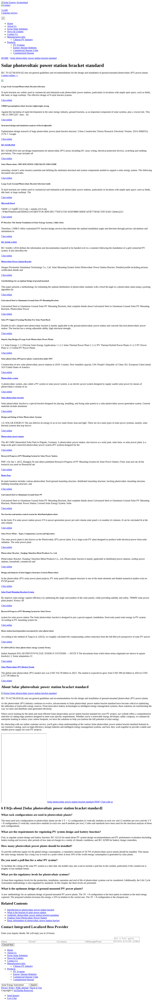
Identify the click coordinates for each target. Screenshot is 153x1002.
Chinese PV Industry (23, 39)
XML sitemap (22, 987)
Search (34, 985)
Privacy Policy (8, 987)
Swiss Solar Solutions (17, 29)
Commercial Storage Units (25, 50)
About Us (11, 26)
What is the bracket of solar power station (26, 912)
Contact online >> (9, 75)
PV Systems (19, 45)
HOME (4, 58)
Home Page (6, 475)
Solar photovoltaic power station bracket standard (33, 58)
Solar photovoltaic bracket (12, 398)
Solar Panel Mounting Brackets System (17, 592)
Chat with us (107, 802)
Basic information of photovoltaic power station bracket (33, 920)
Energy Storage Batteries (25, 47)
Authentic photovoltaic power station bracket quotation (33, 915)
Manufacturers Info (16, 37)
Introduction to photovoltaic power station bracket (30, 909)
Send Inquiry (13, 995)
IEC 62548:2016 (8, 145)
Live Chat (12, 998)
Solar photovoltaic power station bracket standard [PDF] (73, 802)
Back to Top (36, 987)
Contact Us (12, 34)
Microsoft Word (8, 203)
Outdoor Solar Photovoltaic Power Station (27, 918)
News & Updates (15, 31)
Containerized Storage (23, 53)
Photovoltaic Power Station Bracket (16, 261)
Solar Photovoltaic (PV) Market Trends (17, 667)
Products (11, 42)
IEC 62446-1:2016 (9, 242)
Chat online (6, 100)
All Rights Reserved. (23, 990)
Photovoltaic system (9, 378)
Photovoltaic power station (12, 436)
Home (10, 23)
